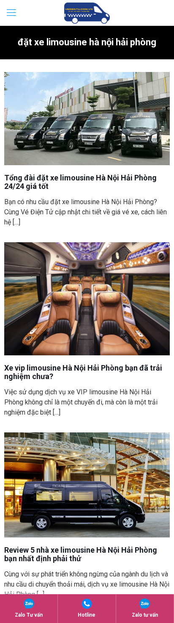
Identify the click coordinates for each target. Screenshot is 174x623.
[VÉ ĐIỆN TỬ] (87, 12)
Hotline (86, 615)
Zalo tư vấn (145, 615)
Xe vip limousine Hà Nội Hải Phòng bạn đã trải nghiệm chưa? (83, 372)
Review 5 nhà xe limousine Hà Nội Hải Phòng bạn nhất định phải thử (80, 554)
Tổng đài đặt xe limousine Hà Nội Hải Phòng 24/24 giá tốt (80, 182)
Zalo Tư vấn (29, 615)
